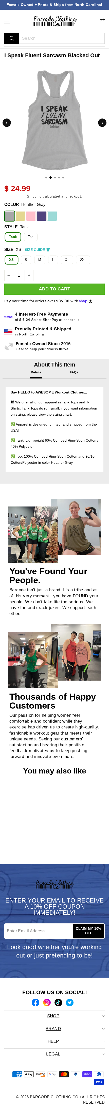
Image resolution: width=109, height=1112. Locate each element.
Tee (30, 237)
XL (67, 260)
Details (36, 372)
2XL (83, 260)
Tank (13, 237)
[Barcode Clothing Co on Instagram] (47, 1003)
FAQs (74, 372)
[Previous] (7, 123)
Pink (31, 216)
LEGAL (53, 1054)
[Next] (102, 123)
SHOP (53, 1016)
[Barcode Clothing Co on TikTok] (58, 1003)
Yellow (20, 216)
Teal (52, 216)
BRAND (53, 1028)
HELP (53, 1041)
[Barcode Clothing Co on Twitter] (70, 1003)
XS (11, 260)
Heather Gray (9, 216)
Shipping (34, 196)
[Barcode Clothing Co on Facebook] (35, 1003)
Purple (41, 216)
